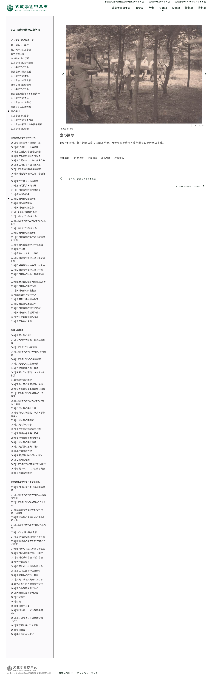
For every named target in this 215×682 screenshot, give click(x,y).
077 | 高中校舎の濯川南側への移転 (28, 536)
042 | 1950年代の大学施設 (24, 347)
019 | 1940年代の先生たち (24, 228)
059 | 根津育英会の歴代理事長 (26, 437)
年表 (151, 7)
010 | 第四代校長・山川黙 (23, 185)
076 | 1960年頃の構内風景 (24, 532)
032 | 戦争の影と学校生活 (23, 294)
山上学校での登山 (20, 67)
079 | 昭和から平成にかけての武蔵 (28, 548)
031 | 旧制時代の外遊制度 (23, 290)
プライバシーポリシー (88, 672)
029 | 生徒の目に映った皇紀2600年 (28, 281)
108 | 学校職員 (18, 629)
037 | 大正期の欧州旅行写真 (24, 316)
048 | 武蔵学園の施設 (21, 379)
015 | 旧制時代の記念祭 (22, 207)
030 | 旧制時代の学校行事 (23, 286)
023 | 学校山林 (18, 248)
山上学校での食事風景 (22, 119)
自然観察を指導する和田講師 (25, 93)
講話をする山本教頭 (21, 106)
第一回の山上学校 (20, 45)
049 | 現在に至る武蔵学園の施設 (27, 384)
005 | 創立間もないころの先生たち (28, 160)
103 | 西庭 (16, 601)
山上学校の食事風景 (21, 80)
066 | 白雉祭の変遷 (20, 459)
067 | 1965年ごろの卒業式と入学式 (28, 464)
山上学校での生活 (20, 97)
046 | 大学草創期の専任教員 (24, 367)
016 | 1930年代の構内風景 (24, 211)
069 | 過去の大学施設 (21, 472)
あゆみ (140, 7)
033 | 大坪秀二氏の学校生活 (24, 299)
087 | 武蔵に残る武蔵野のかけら (27, 579)
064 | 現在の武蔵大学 (21, 450)
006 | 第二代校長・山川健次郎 (26, 164)
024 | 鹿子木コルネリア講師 (24, 253)
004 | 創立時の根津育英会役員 (26, 155)
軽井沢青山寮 (17, 53)
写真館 (163, 7)
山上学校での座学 (20, 115)
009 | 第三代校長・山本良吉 (24, 181)
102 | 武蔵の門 (18, 597)
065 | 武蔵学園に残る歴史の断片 (27, 455)
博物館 (189, 7)
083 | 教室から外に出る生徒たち (27, 566)
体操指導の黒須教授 (21, 71)
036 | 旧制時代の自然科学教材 (26, 312)
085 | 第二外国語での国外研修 (26, 570)
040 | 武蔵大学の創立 (21, 335)
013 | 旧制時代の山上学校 (25, 29)
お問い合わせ (66, 672)
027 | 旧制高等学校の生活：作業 (27, 269)
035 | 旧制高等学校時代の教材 (26, 308)
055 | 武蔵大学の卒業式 (22, 420)
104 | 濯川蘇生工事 (20, 605)
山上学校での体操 (20, 75)
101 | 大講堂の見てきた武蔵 (24, 592)
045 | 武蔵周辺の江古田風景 (24, 363)
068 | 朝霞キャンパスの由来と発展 (28, 468)
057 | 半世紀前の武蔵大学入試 (26, 428)
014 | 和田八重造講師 (21, 203)
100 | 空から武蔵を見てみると (26, 588)
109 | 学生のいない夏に (22, 634)
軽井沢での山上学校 (21, 49)
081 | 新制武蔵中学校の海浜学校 (27, 557)
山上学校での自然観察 (22, 62)
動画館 (176, 7)
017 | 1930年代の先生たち (24, 216)
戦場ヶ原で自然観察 (21, 84)
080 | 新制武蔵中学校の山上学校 (27, 553)
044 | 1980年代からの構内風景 (26, 359)
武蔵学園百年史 (121, 7)
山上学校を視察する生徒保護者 (26, 124)
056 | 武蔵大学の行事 (21, 424)
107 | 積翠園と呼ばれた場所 (24, 625)
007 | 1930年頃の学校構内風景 (26, 169)
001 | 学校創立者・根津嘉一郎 (26, 142)
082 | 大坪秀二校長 (20, 561)
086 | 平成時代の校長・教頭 (24, 575)
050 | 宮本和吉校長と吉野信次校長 (28, 388)
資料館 (202, 7)
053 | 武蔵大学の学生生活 (23, 408)
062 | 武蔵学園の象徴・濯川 (24, 446)
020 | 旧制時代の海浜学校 (23, 232)
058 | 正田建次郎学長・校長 (24, 433)
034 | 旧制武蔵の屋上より (23, 303)
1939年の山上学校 (20, 58)
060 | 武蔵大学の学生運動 (23, 442)
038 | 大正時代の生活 (21, 321)
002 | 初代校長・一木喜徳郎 (24, 147)
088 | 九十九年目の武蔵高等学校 (27, 583)
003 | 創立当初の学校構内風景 (26, 151)
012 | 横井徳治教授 (20, 194)
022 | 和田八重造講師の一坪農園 (27, 244)
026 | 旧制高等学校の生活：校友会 (28, 265)
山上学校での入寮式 (21, 102)
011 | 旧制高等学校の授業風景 (26, 189)
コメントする (198, 125)
